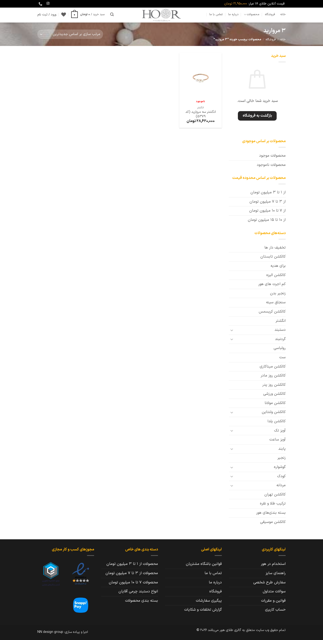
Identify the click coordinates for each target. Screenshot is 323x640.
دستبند (280, 330)
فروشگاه (270, 14)
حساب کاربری (275, 610)
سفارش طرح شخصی (269, 582)
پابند (282, 449)
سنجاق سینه (276, 302)
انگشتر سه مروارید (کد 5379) (200, 114)
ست (282, 357)
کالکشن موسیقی (273, 522)
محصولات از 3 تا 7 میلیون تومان (131, 573)
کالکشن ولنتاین (274, 412)
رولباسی (280, 348)
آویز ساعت (277, 439)
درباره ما (233, 14)
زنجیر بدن (278, 293)
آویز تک (280, 430)
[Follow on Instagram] (48, 3)
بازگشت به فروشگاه (257, 115)
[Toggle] (232, 330)
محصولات (253, 14)
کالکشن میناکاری (273, 366)
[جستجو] (112, 14)
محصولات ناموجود (271, 165)
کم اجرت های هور (272, 284)
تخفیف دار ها (275, 247)
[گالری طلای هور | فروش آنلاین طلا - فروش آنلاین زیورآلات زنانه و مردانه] (161, 15)
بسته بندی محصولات (141, 601)
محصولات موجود (272, 156)
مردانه (281, 485)
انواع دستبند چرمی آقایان (138, 591)
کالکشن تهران (275, 494)
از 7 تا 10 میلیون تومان (267, 210)
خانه (283, 14)
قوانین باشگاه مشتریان (204, 564)
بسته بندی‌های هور (271, 513)
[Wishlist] (63, 14)
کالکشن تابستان (273, 256)
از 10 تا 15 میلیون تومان (267, 220)
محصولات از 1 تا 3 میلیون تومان (132, 564)
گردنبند (280, 339)
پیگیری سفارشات (209, 601)
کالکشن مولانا (275, 403)
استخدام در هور (273, 564)
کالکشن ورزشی (274, 394)
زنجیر (281, 458)
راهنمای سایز (276, 573)
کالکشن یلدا (276, 421)
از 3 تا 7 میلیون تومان (267, 201)
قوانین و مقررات (273, 601)
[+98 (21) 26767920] (39, 3)
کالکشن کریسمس (272, 311)
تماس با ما (216, 14)
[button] (88, 14)
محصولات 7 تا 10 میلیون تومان (133, 582)
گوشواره (280, 467)
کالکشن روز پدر (274, 385)
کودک (281, 476)
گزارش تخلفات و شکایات (203, 610)
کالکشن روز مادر (273, 375)
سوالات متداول (274, 591)
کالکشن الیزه (276, 275)
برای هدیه (278, 266)
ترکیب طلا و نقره (273, 503)
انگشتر (280, 321)
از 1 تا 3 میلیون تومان (268, 192)
